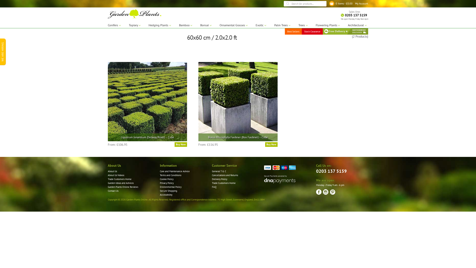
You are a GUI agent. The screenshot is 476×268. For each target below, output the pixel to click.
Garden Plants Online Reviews (123, 187)
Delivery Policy (219, 179)
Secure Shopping (168, 190)
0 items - (344, 3)
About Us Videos (116, 175)
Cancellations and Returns (225, 175)
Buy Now (181, 144)
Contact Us (113, 190)
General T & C (219, 171)
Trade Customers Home (119, 179)
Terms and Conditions (170, 175)
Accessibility (166, 194)
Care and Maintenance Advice (175, 171)
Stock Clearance (312, 31)
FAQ (214, 187)
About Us (112, 171)
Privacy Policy (167, 183)
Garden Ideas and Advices (121, 183)
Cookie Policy (166, 179)
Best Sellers (293, 31)
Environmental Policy (170, 187)
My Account (361, 3)
